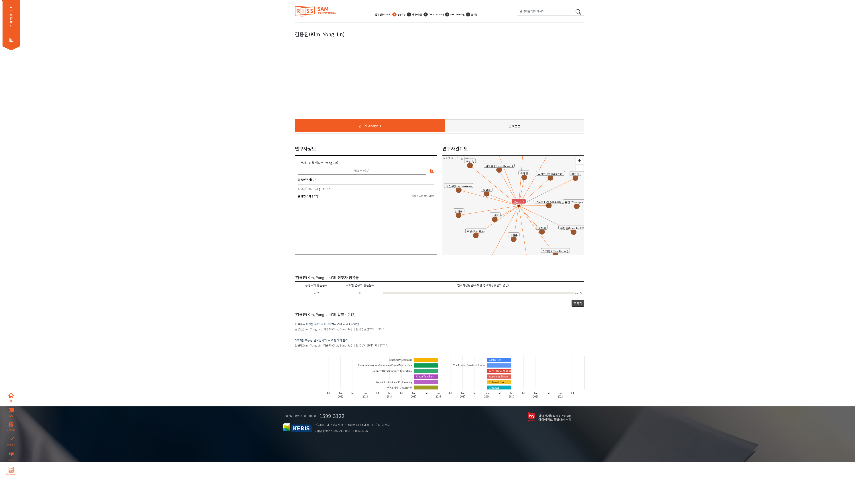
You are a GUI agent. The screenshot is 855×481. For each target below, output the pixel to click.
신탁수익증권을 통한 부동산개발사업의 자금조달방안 (327, 324)
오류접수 (11, 444)
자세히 (578, 303)
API (11, 459)
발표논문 (514, 125)
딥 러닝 (474, 11)
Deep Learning (436, 11)
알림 (11, 415)
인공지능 (401, 11)
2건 (328, 189)
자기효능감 (417, 11)
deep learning (457, 11)
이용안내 (11, 430)
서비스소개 (11, 474)
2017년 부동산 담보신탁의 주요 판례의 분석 (321, 340)
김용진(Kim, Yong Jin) (323, 163)
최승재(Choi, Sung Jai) (312, 189)
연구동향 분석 (11, 16)
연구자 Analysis (370, 125)
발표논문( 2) (361, 171)
